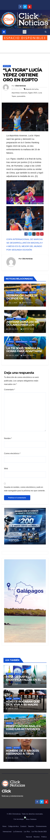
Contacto (23, 826)
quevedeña (21, 96)
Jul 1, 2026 (12, 303)
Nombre (8, 438)
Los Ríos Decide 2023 (39, 831)
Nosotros (37, 837)
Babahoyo (10, 673)
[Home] (4, 32)
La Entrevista (17, 831)
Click (6, 791)
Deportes (7, 66)
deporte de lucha (32, 89)
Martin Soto (27, 303)
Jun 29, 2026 (13, 329)
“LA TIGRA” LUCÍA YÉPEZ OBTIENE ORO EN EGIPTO (22, 74)
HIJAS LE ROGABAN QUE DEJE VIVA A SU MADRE (22, 703)
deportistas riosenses (19, 93)
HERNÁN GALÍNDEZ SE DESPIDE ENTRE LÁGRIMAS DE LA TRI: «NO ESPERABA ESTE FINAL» (24, 300)
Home (4, 826)
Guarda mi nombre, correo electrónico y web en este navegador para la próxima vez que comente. (24, 489)
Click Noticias (20, 86)
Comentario (9, 390)
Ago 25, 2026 (13, 709)
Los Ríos (18, 673)
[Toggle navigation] (24, 32)
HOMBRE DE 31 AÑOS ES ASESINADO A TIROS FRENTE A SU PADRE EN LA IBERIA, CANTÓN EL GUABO (24, 755)
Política (10, 345)
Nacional (33, 292)
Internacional (21, 318)
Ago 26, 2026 (13, 684)
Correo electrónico (12, 453)
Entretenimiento (21, 292)
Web (6, 469)
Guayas (9, 698)
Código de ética (13, 826)
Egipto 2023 (32, 93)
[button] (45, 32)
